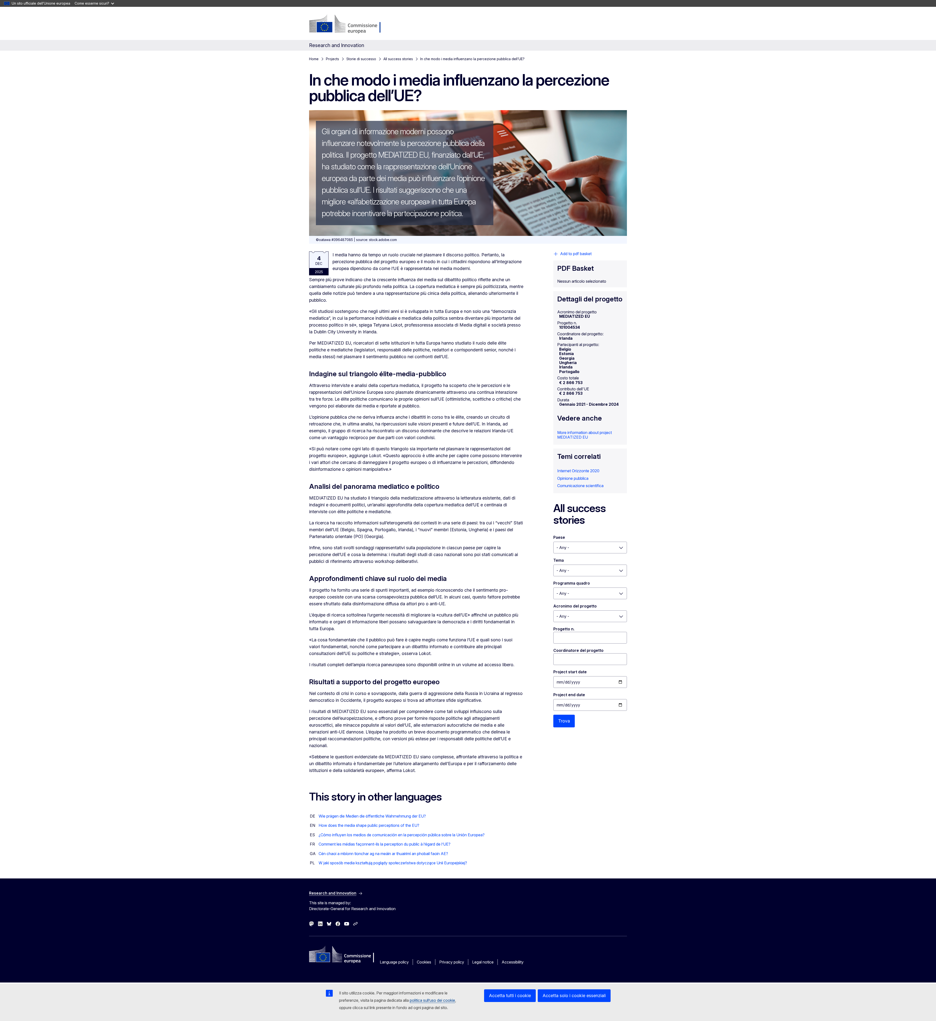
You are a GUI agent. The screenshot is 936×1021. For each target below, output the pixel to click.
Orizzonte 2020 (585, 470)
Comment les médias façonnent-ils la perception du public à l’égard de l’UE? (384, 844)
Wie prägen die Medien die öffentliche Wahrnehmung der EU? (372, 816)
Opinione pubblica (572, 478)
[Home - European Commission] (348, 24)
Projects (332, 59)
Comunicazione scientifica (580, 485)
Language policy (394, 962)
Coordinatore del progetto (578, 650)
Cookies (424, 962)
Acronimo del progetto (575, 606)
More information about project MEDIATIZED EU (584, 434)
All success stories (398, 59)
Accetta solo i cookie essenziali (574, 995)
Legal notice (483, 962)
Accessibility (513, 962)
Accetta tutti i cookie (510, 995)
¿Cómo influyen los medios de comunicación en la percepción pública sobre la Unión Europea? (402, 834)
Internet (564, 470)
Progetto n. (564, 628)
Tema (558, 560)
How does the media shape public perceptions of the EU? (369, 825)
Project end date (569, 694)
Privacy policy (451, 962)
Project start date (570, 671)
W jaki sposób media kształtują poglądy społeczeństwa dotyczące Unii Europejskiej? (393, 862)
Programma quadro (571, 583)
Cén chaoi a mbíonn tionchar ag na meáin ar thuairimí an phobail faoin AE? (383, 853)
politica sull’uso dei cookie (432, 1000)
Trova (564, 720)
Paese (559, 537)
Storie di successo (361, 59)
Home (314, 59)
